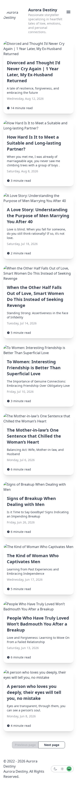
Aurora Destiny (42, 9)
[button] (68, 12)
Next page (51, 745)
